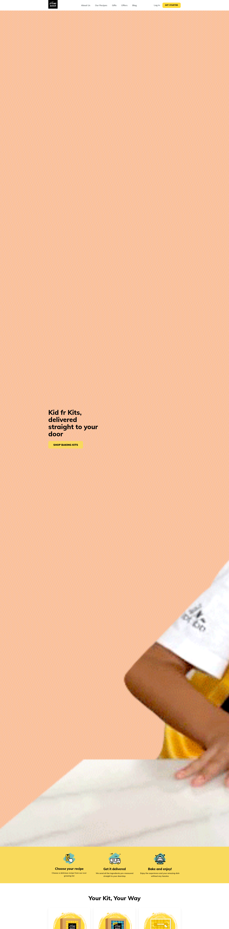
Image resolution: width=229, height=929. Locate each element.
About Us (85, 5)
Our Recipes (101, 5)
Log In (157, 5)
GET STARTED (171, 5)
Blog (134, 5)
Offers (124, 5)
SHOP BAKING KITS (65, 444)
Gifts (114, 5)
